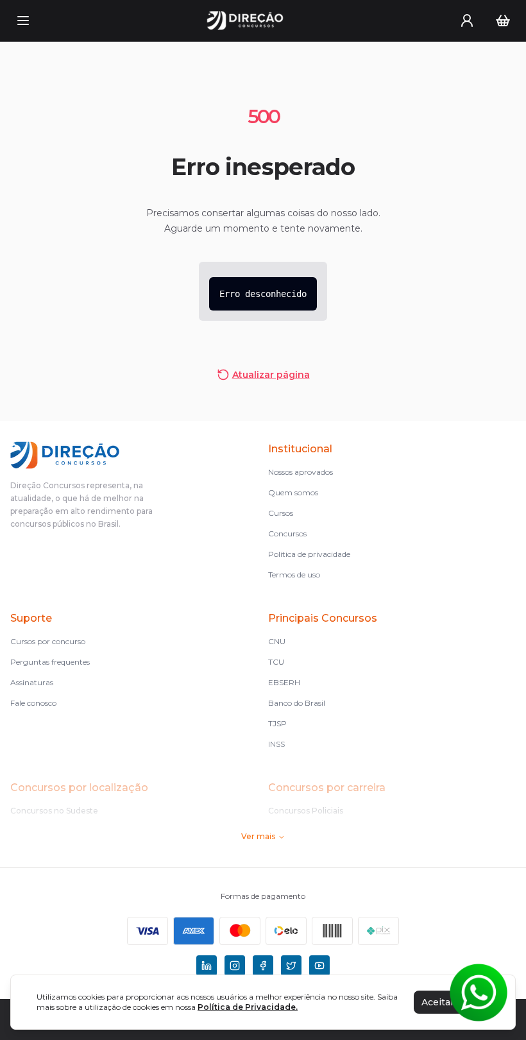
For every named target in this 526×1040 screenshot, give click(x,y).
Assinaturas (31, 682)
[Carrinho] (503, 20)
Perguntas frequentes (50, 662)
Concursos (287, 533)
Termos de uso (294, 574)
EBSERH (284, 682)
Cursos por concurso (47, 641)
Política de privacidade (309, 554)
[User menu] (467, 20)
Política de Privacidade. (248, 1007)
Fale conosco (33, 703)
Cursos (280, 513)
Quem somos (293, 492)
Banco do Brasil (296, 703)
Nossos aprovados (300, 472)
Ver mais (258, 836)
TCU (276, 662)
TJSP (277, 723)
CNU (276, 641)
